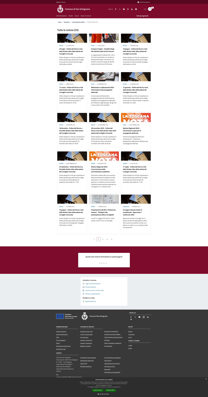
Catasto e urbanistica (86, 343)
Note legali (107, 369)
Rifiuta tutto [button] (110, 390)
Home (59, 22)
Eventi (130, 348)
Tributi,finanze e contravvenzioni (113, 337)
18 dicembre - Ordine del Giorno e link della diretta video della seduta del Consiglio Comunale (71, 130)
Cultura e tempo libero (86, 334)
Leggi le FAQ (83, 363)
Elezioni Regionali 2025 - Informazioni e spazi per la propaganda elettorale (132, 130)
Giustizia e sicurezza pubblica (112, 334)
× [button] (206, 379)
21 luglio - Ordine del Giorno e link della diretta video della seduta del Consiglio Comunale (134, 169)
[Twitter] (119, 9)
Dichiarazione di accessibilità (112, 372)
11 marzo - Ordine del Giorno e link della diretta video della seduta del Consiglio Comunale (71, 90)
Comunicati (126, 206)
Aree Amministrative (62, 334)
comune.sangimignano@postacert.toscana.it (69, 377)
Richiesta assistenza (85, 366)
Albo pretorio (107, 361)
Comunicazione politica (78, 22)
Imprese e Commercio (86, 340)
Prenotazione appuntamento (88, 358)
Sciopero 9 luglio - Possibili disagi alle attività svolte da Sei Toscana (102, 50)
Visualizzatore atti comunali (112, 363)
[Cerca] (150, 9)
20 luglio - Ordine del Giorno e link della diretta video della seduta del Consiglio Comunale (71, 51)
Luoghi (130, 345)
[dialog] (104, 387)
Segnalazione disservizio (87, 361)
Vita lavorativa (84, 337)
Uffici (57, 337)
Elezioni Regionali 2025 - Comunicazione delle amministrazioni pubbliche (100, 169)
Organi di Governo (61, 331)
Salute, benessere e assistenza (112, 343)
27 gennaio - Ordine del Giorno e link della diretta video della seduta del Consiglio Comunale (135, 90)
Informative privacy (109, 366)
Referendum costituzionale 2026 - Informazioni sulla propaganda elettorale (103, 90)
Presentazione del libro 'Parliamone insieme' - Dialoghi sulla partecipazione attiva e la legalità (103, 212)
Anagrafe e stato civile (86, 331)
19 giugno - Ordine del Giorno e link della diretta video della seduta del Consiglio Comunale (71, 212)
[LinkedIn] (131, 9)
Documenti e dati (61, 349)
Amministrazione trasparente (112, 358)
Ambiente (107, 340)
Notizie (61, 45)
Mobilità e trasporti (85, 346)
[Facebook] (115, 9)
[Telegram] (135, 9)
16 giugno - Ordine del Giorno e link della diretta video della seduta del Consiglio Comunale (135, 51)
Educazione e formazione (111, 331)
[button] (104, 394)
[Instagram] (127, 9)
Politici (58, 343)
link (119, 387)
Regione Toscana (60, 2)
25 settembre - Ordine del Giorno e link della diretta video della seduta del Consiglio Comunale (71, 169)
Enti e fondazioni (60, 340)
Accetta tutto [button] (98, 390)
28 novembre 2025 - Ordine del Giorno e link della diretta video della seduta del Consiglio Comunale (103, 130)
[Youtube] (123, 9)
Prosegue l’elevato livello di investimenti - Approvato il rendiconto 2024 (132, 212)
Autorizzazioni (108, 346)
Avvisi (92, 45)
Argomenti (67, 22)
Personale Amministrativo (63, 346)
